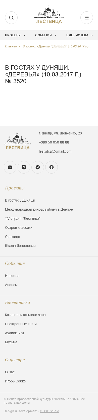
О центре (15, 359)
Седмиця (12, 237)
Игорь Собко (15, 381)
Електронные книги (21, 324)
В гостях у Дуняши (20, 200)
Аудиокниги (14, 333)
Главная (11, 46)
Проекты (15, 187)
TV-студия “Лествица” (22, 218)
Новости (12, 276)
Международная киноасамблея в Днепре (39, 209)
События (15, 263)
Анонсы (11, 285)
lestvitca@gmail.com (55, 151)
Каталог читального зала (25, 315)
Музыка (11, 342)
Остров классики (18, 228)
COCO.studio (49, 411)
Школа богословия (20, 246)
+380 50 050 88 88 (54, 142)
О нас (10, 372)
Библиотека (17, 302)
